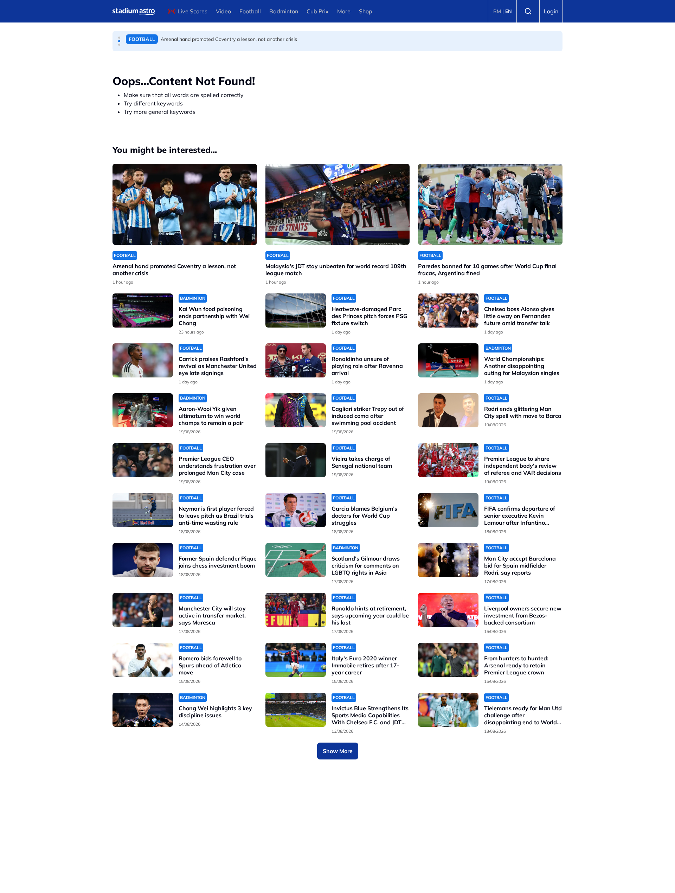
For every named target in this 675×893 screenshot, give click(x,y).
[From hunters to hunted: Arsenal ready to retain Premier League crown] (448, 660)
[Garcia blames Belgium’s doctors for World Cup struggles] (295, 510)
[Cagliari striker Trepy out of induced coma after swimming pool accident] (295, 410)
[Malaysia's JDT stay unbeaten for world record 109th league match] (337, 204)
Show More (338, 751)
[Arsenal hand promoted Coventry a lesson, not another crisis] (184, 204)
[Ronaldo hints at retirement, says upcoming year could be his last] (295, 610)
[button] (119, 38)
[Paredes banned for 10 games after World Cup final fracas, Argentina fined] (490, 204)
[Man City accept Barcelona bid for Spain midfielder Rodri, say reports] (448, 560)
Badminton (283, 11)
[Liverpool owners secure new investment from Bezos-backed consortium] (448, 610)
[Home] (133, 11)
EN (508, 11)
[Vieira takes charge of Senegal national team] (295, 460)
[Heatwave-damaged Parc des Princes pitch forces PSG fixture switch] (295, 310)
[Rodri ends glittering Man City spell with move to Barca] (448, 410)
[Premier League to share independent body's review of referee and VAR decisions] (448, 460)
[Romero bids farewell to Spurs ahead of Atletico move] (142, 660)
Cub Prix (318, 11)
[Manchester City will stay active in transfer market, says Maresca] (142, 610)
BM (497, 11)
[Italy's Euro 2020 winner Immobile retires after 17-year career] (295, 660)
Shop (365, 11)
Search (528, 11)
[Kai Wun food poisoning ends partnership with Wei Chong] (142, 310)
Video (223, 11)
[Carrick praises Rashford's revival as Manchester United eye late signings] (142, 360)
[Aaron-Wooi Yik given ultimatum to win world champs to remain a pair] (142, 410)
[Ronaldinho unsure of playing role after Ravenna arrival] (295, 360)
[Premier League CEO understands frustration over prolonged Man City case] (142, 460)
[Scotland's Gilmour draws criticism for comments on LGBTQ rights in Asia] (295, 560)
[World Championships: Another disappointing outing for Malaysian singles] (448, 360)
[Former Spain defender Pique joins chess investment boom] (142, 560)
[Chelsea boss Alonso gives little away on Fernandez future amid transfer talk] (448, 310)
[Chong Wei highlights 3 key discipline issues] (142, 710)
